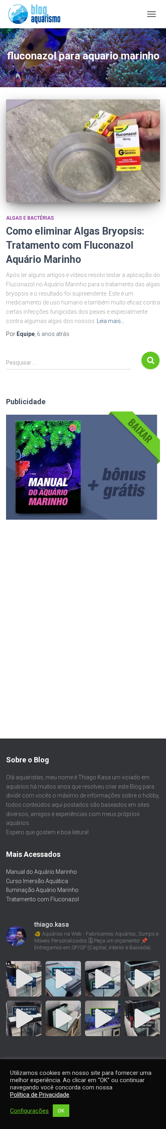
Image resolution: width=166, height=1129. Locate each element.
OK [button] (61, 1111)
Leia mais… (110, 321)
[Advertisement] (83, 615)
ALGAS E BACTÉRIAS (30, 218)
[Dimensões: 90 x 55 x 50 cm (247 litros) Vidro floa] (63, 979)
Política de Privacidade (39, 1094)
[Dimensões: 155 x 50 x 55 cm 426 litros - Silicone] (142, 979)
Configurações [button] (29, 1110)
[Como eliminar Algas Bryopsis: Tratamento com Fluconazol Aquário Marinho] (83, 150)
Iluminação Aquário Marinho (42, 890)
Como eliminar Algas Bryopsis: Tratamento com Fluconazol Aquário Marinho (75, 245)
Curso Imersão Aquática (37, 881)
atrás (53, 334)
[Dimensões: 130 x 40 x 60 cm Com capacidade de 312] (24, 1018)
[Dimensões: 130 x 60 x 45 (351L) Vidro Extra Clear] (24, 979)
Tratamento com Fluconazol (42, 899)
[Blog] (37, 14)
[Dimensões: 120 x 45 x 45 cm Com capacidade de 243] (142, 1018)
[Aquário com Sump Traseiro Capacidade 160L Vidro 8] (63, 1018)
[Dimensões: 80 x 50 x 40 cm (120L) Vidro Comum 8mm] (102, 979)
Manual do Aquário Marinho (41, 872)
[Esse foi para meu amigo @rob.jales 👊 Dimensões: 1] (102, 1018)
